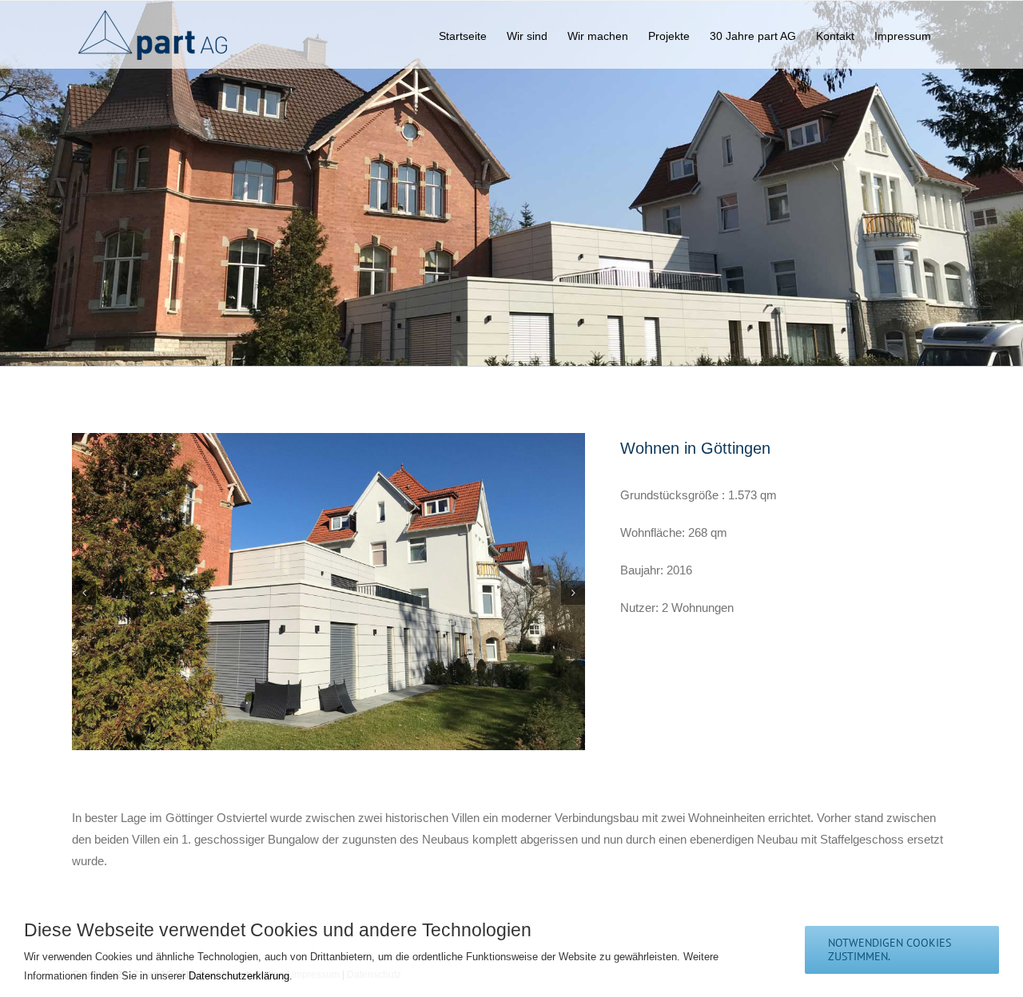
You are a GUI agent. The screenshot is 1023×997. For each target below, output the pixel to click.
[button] (84, 593)
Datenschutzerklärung (239, 976)
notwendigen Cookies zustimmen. (889, 949)
